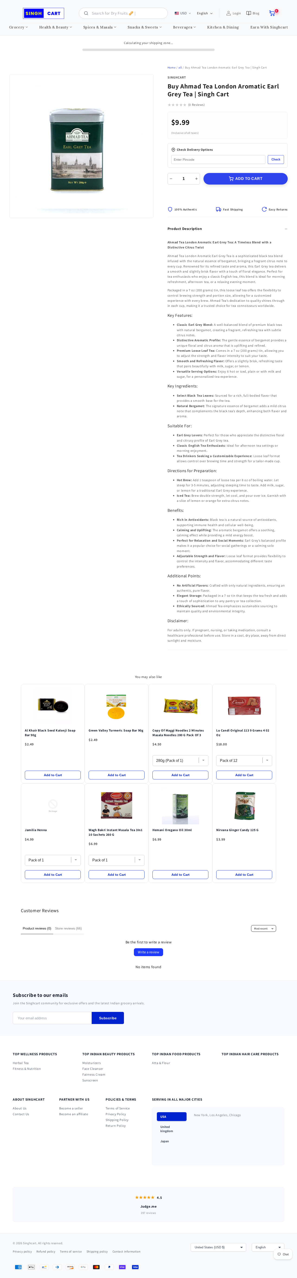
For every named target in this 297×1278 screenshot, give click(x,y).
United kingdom (166, 1129)
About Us (20, 1108)
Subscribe (108, 1018)
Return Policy (116, 1126)
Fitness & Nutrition (27, 1069)
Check (275, 159)
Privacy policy (22, 1251)
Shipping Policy (117, 1120)
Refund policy (45, 1251)
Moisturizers (91, 1063)
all (180, 67)
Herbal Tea (21, 1063)
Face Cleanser (92, 1069)
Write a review (148, 952)
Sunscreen (90, 1080)
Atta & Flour (161, 1063)
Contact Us (21, 1114)
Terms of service (71, 1251)
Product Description (185, 228)
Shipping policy (97, 1251)
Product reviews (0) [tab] (37, 928)
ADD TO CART (249, 179)
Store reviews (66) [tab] (68, 928)
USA (163, 1117)
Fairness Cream (93, 1074)
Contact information (126, 1251)
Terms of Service (118, 1108)
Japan (164, 1141)
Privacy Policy (116, 1114)
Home (171, 67)
